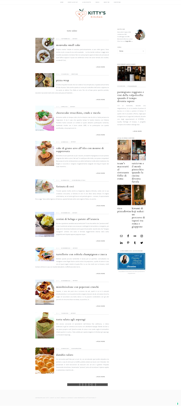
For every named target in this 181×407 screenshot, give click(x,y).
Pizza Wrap (62, 80)
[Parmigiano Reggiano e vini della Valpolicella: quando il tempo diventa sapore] (131, 74)
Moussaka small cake (68, 45)
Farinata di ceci (65, 186)
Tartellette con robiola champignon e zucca (81, 254)
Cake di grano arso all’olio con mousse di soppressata (80, 150)
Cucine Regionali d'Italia (78, 180)
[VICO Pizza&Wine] (124, 195)
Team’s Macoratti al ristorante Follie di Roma (123, 171)
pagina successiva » (102, 385)
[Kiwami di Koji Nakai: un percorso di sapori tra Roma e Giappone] (139, 195)
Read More (101, 67)
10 (94, 385)
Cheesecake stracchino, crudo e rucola (78, 112)
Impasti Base (74, 74)
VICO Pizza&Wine (124, 210)
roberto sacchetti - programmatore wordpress (174, 406)
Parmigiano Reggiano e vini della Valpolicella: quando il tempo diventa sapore (130, 96)
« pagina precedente (73, 385)
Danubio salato (64, 354)
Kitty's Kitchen (90, 14)
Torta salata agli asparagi (71, 319)
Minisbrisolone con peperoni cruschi (77, 287)
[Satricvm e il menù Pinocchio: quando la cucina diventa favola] (139, 150)
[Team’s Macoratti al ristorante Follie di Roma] (124, 150)
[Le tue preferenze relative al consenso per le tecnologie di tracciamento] (177, 403)
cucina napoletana (76, 348)
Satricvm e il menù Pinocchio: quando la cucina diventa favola (138, 172)
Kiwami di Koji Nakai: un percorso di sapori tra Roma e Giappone (138, 217)
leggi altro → (129, 41)
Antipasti (74, 38)
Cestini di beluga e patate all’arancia (77, 219)
